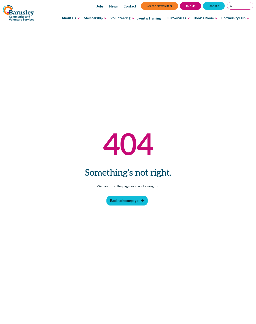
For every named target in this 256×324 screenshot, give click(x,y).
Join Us (190, 6)
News (113, 6)
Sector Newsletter (159, 6)
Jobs (100, 6)
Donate (214, 6)
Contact (130, 6)
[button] (69, 18)
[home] (18, 13)
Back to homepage (127, 201)
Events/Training (148, 18)
